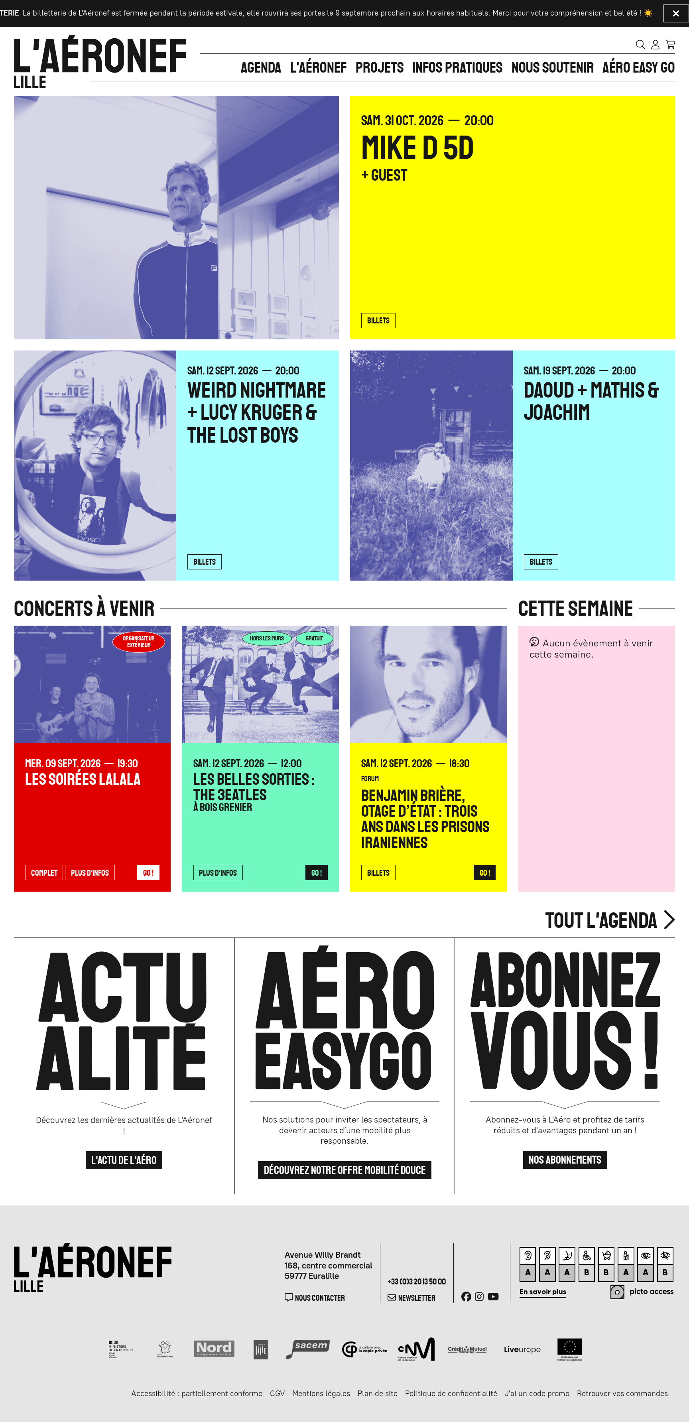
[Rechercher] (641, 44)
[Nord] (214, 1348)
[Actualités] (124, 1027)
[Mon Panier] (670, 44)
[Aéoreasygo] (345, 1027)
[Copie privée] (364, 1348)
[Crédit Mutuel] (467, 1348)
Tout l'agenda (603, 920)
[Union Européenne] (569, 1348)
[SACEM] (308, 1348)
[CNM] (416, 1348)
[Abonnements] (565, 1027)
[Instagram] (479, 1297)
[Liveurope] (522, 1348)
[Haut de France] (165, 1348)
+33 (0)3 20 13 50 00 (417, 1281)
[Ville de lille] (261, 1348)
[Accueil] (100, 61)
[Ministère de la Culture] (121, 1348)
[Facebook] (466, 1297)
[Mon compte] (655, 44)
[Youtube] (493, 1297)
